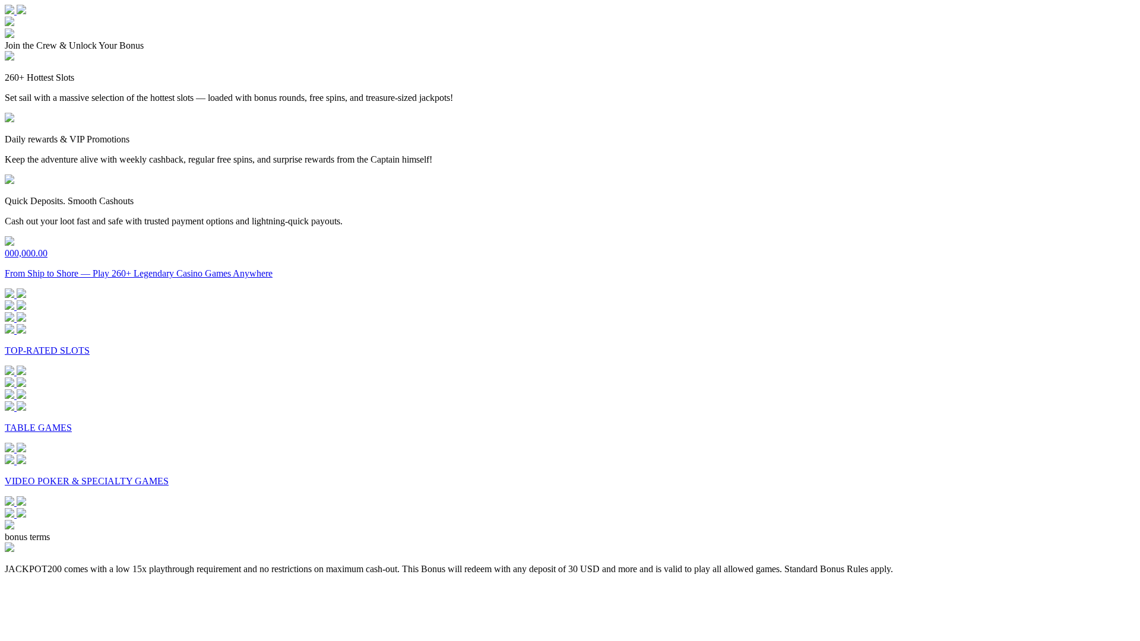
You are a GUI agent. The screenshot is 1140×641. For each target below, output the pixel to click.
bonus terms (27, 537)
